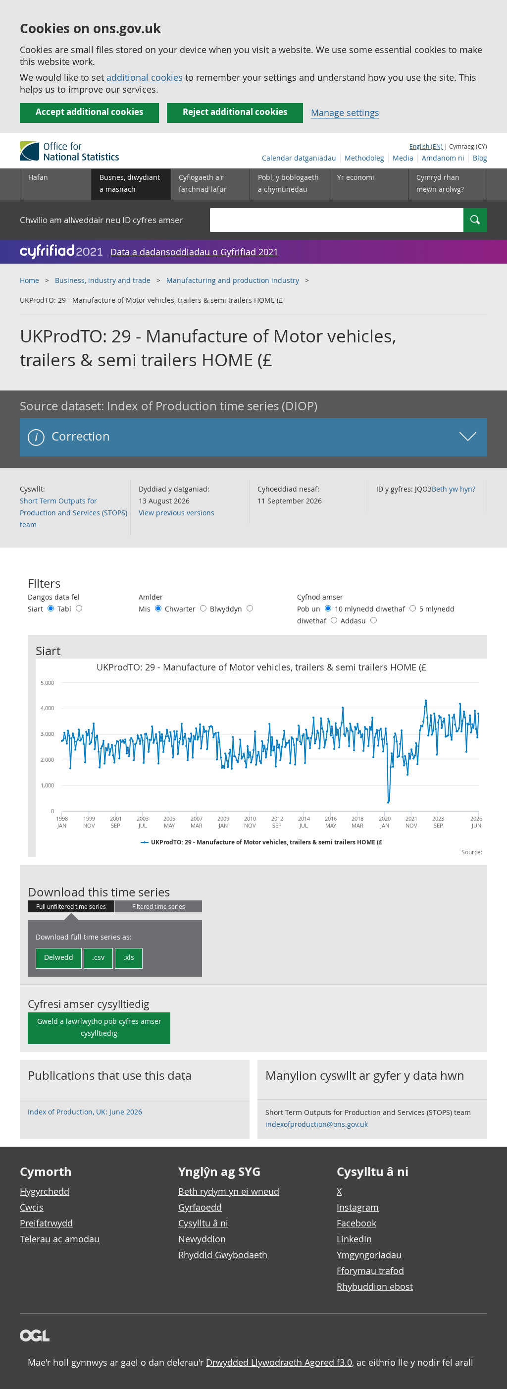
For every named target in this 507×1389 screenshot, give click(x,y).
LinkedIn (354, 1239)
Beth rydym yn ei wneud (228, 1191)
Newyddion (202, 1239)
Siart (36, 608)
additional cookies (144, 77)
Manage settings (345, 112)
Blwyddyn (227, 608)
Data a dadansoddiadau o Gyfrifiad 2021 (194, 252)
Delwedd (58, 957)
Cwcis (32, 1207)
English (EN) (426, 146)
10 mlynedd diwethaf (371, 608)
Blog (480, 158)
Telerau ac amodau (60, 1239)
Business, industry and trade (103, 280)
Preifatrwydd (46, 1223)
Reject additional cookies (235, 111)
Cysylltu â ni (203, 1223)
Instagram (358, 1207)
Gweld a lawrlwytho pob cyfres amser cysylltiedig (99, 1027)
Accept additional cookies (89, 111)
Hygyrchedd (44, 1191)
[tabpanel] (115, 948)
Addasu (354, 620)
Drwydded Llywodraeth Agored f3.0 (279, 1362)
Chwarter (181, 608)
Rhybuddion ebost (375, 1286)
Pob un (309, 608)
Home (29, 280)
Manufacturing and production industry (232, 280)
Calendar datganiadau (299, 158)
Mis (145, 608)
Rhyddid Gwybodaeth (222, 1255)
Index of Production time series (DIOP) (212, 406)
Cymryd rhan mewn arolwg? (440, 183)
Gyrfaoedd (200, 1207)
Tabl (65, 608)
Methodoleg (364, 158)
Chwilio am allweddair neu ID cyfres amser (101, 219)
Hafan (38, 177)
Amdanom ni (443, 158)
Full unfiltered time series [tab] (71, 906)
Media (403, 158)
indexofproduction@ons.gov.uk (316, 1124)
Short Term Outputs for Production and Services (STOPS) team (73, 512)
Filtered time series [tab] (158, 906)
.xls (128, 957)
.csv (98, 957)
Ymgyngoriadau (369, 1255)
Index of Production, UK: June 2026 (85, 1111)
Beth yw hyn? (453, 489)
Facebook (356, 1223)
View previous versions (176, 512)
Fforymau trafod (370, 1271)
